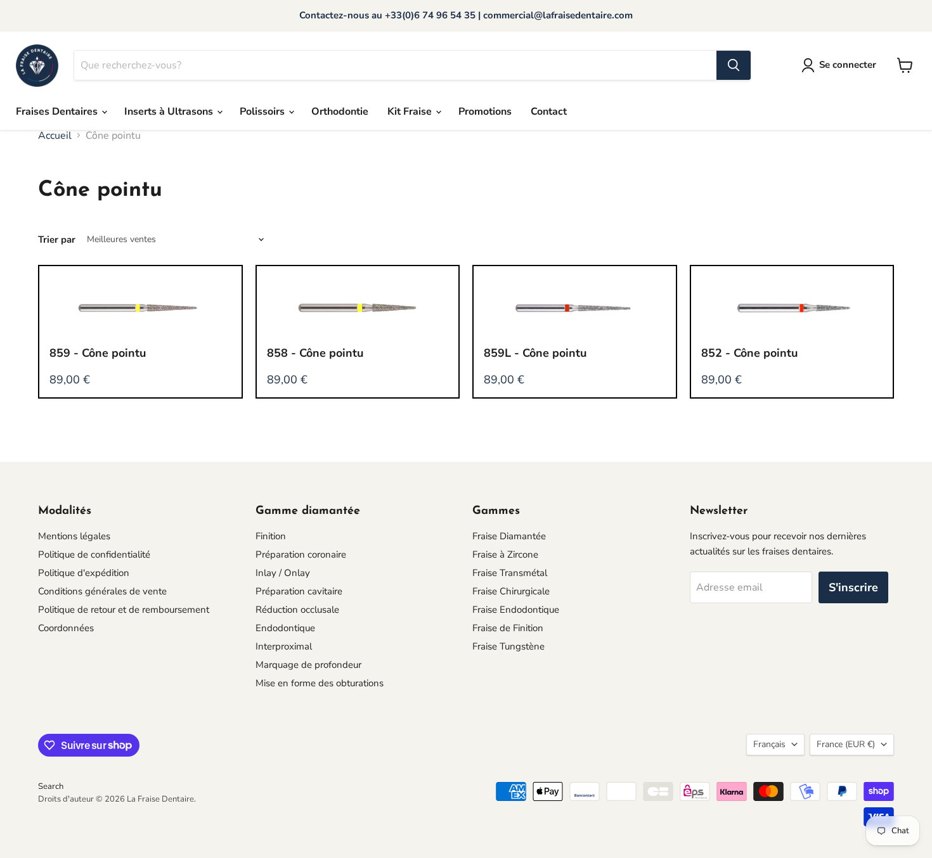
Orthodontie (339, 111)
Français (769, 744)
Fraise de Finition (507, 628)
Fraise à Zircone (505, 554)
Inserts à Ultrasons (170, 111)
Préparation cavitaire (299, 591)
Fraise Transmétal (509, 573)
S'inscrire (853, 587)
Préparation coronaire (301, 554)
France (846, 744)
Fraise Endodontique (515, 609)
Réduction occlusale (297, 609)
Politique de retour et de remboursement (123, 609)
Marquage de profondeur (308, 664)
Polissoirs (263, 111)
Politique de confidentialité (94, 554)
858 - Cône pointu (315, 353)
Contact (549, 111)
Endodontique (285, 628)
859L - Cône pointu (535, 353)
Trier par (56, 239)
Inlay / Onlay (283, 573)
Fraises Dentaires (58, 111)
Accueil (55, 135)
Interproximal (284, 646)
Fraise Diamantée (509, 536)
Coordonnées (66, 628)
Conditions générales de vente (102, 591)
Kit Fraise (410, 111)
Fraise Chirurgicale (511, 591)
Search (50, 786)
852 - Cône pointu (749, 353)
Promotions (485, 111)
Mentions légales (74, 536)
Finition (271, 536)
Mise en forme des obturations (320, 683)
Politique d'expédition (83, 573)
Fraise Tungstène (508, 646)
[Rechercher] (733, 65)
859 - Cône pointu (97, 353)
